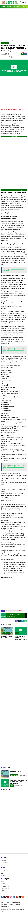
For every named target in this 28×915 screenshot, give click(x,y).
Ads (2, 873)
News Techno (5, 888)
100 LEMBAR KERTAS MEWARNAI (6, 637)
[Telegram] (22, 621)
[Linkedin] (14, 897)
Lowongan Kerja (5, 43)
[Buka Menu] (23, 2)
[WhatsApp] (25, 621)
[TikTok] (20, 897)
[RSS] (22, 897)
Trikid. (2, 882)
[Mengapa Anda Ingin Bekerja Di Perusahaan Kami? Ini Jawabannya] (21, 631)
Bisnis (17, 632)
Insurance (4, 885)
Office (3, 875)
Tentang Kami (5, 906)
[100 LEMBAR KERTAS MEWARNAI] (7, 631)
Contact (3, 872)
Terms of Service (5, 864)
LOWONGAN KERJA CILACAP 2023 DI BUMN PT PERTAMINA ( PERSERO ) (12, 110)
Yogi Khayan (18, 909)
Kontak (18, 904)
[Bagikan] (25, 54)
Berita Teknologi (5, 632)
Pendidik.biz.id (5, 886)
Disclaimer (4, 860)
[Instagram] (11, 897)
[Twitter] (19, 621)
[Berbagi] (9, 2)
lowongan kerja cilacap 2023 (14, 610)
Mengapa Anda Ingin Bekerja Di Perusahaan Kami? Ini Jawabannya (21, 637)
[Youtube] (17, 897)
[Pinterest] (8, 897)
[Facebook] (16, 621)
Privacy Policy (5, 862)
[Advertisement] (14, 24)
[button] (20, 2)
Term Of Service (15, 902)
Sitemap (3, 870)
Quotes (3, 883)
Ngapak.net (4, 890)
